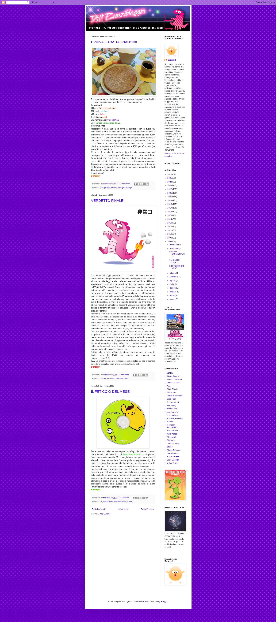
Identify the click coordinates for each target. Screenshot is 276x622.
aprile (172, 295)
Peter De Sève (173, 444)
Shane (170, 447)
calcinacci (119, 379)
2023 (169, 185)
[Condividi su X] (141, 184)
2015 (169, 215)
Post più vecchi (147, 509)
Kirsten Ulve (172, 409)
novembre (174, 248)
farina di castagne (118, 188)
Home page (123, 509)
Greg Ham (171, 399)
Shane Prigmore (174, 450)
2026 (169, 174)
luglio (172, 284)
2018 (169, 204)
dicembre (174, 245)
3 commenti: (125, 498)
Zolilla (126, 379)
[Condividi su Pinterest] (147, 184)
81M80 (170, 373)
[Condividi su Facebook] (144, 184)
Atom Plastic (172, 389)
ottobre (173, 273)
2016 (169, 212)
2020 (169, 197)
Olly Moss (171, 440)
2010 (169, 234)
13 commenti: (125, 184)
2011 (169, 230)
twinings (129, 188)
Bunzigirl (172, 60)
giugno (173, 288)
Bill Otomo (171, 392)
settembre (174, 277)
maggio (173, 292)
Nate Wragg (172, 434)
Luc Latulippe (173, 415)
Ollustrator (144, 601)
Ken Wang (171, 405)
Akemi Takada (173, 376)
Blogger (164, 601)
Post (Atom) (105, 514)
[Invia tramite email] (135, 184)
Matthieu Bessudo (175, 418)
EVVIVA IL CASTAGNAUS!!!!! (114, 42)
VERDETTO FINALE (107, 201)
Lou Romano (172, 412)
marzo (173, 299)
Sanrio (129, 502)
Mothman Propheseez (172, 426)
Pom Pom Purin (120, 502)
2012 (169, 226)
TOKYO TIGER (173, 456)
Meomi (170, 422)
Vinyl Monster (173, 460)
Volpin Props (172, 463)
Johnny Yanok (173, 402)
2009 (169, 238)
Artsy (169, 386)
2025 (169, 178)
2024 (169, 182)
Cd (101, 502)
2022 (169, 189)
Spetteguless (172, 453)
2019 (169, 200)
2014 (169, 219)
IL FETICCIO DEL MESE (110, 392)
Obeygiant (171, 437)
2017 (169, 208)
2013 (169, 223)
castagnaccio (105, 188)
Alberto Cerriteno (174, 379)
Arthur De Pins (173, 383)
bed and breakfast (107, 379)
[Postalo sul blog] (138, 184)
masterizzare (108, 502)
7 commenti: (125, 375)
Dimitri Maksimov (174, 396)
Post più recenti (98, 509)
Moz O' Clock (172, 430)
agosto (173, 280)
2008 (169, 241)
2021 (169, 193)
